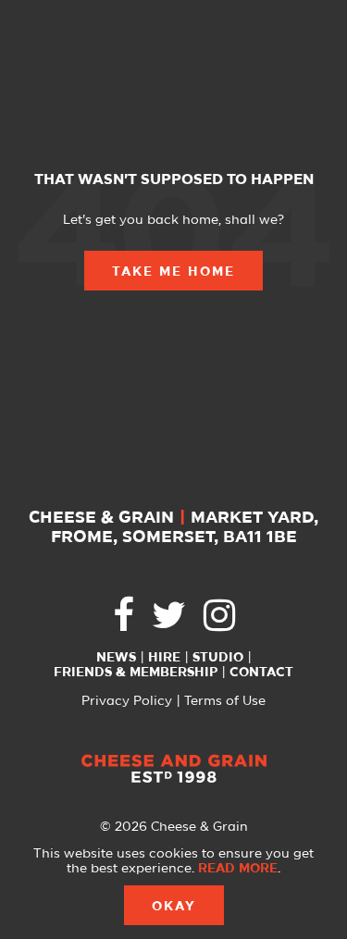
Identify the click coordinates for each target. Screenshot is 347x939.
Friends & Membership (135, 672)
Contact (261, 672)
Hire (164, 657)
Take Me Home (173, 272)
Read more (238, 868)
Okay (174, 906)
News (116, 657)
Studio (217, 657)
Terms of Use (225, 701)
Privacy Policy (126, 701)
